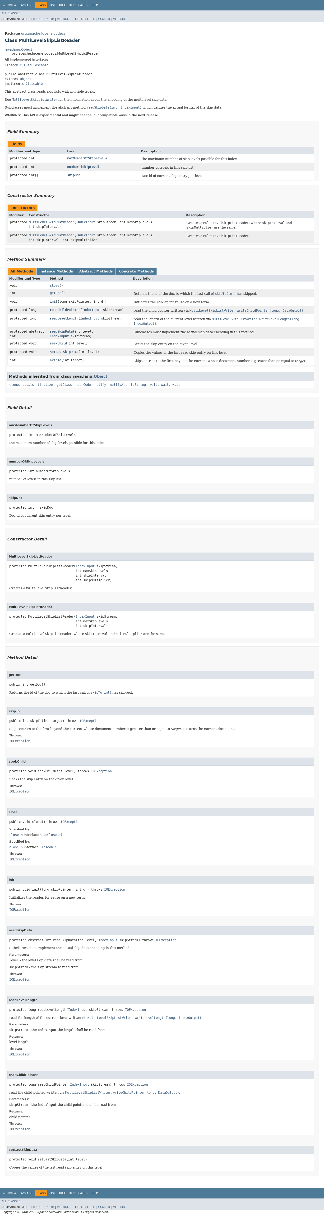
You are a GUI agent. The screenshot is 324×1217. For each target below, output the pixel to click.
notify (100, 385)
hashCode (83, 385)
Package (25, 5)
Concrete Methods (136, 271)
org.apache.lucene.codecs (43, 33)
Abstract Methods (96, 271)
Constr (48, 19)
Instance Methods (56, 271)
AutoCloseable (36, 65)
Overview (9, 5)
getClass (64, 385)
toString (138, 385)
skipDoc (73, 175)
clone (14, 385)
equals (28, 385)
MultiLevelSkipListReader (51, 222)
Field (35, 19)
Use (53, 5)
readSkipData (61, 331)
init (53, 301)
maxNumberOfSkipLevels (87, 158)
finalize (45, 385)
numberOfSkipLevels (84, 167)
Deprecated (78, 5)
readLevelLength (64, 318)
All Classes (11, 13)
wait (153, 385)
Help (94, 5)
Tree (62, 5)
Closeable (13, 65)
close (54, 285)
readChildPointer (65, 310)
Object (25, 79)
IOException (89, 721)
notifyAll (118, 385)
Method (63, 19)
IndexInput (85, 222)
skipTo (55, 360)
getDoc (55, 293)
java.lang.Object (18, 49)
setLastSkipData (64, 352)
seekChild (58, 343)
